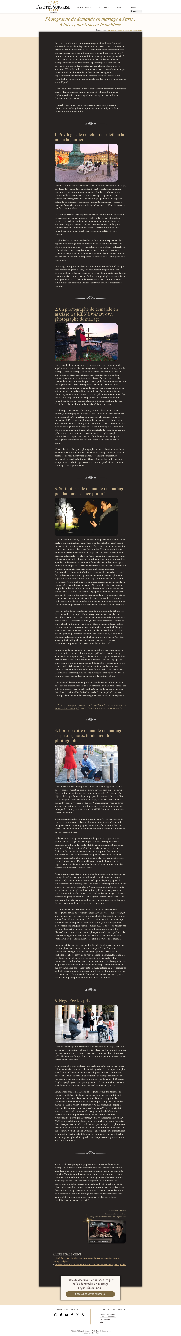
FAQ (101, 1322)
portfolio (89, 456)
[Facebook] (72, 1314)
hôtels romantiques (79, 939)
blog (83, 95)
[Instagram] (55, 1314)
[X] (66, 1314)
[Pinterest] (83, 1314)
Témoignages (105, 1319)
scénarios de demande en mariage (95, 202)
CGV (97, 1333)
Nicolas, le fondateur (108, 1314)
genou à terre (76, 270)
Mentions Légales (88, 1333)
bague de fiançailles (114, 430)
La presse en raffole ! (108, 1317)
